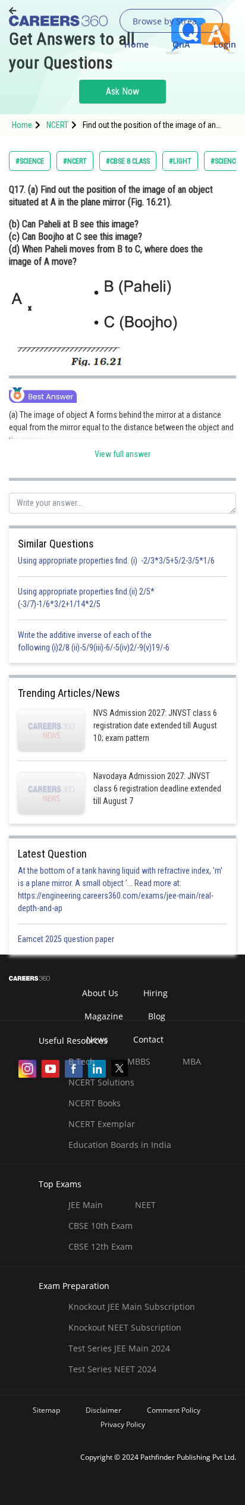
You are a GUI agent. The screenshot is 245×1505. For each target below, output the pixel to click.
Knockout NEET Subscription (124, 1327)
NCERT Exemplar (101, 1123)
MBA (192, 1061)
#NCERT (75, 161)
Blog (156, 1016)
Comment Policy (173, 1410)
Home (136, 44)
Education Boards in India (119, 1144)
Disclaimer (103, 1410)
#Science (29, 161)
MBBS (138, 1061)
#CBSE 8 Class (128, 161)
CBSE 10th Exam (100, 1225)
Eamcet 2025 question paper (67, 939)
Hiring (155, 993)
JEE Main (85, 1204)
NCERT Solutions (101, 1082)
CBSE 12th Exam (100, 1246)
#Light (180, 161)
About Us (100, 993)
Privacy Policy (122, 1424)
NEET (145, 1204)
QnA (181, 44)
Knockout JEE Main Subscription (131, 1306)
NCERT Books (94, 1103)
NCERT (57, 125)
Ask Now (122, 91)
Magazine (103, 1016)
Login (224, 44)
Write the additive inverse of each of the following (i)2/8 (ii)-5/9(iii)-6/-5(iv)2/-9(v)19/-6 (93, 641)
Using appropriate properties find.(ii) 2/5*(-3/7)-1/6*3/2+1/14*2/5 (86, 598)
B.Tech (81, 1061)
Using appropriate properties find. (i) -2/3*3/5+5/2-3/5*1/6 (116, 560)
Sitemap (46, 1410)
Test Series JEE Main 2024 (119, 1348)
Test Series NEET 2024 (112, 1369)
